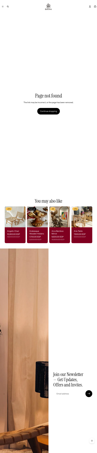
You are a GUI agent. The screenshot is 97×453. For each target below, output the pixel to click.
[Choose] (22, 224)
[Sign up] (88, 393)
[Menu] (2, 6)
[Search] (7, 6)
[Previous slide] (7, 216)
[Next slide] (23, 216)
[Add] (66, 224)
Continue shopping (48, 111)
